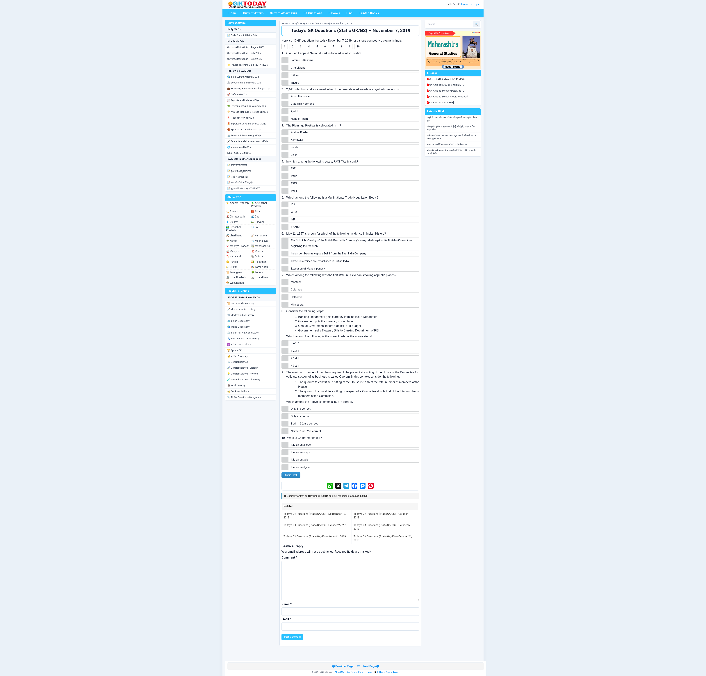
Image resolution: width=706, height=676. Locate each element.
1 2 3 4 (295, 350)
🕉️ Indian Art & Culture (239, 344)
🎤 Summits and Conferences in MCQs (247, 141)
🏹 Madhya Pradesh (237, 246)
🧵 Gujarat (232, 221)
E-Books (334, 13)
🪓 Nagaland (233, 256)
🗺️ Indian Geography (238, 321)
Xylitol (294, 111)
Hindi (349, 13)
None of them (299, 118)
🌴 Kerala (231, 240)
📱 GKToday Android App (386, 672)
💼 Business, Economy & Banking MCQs (248, 88)
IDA (293, 204)
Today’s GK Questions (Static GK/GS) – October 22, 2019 (316, 525)
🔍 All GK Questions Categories (244, 397)
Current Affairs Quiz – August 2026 (245, 47)
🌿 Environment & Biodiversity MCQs (246, 106)
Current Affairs (253, 13)
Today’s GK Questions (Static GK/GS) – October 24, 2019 (383, 538)
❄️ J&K (255, 227)
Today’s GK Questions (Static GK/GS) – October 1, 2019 (382, 515)
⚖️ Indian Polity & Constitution (243, 332)
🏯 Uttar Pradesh (236, 277)
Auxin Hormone (300, 96)
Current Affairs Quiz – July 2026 (244, 53)
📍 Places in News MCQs (240, 117)
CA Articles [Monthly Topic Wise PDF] (448, 96)
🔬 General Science (237, 362)
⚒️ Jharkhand (234, 235)
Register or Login (470, 4)
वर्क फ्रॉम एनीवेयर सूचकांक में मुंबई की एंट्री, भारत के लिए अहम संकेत (451, 128)
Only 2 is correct (301, 416)
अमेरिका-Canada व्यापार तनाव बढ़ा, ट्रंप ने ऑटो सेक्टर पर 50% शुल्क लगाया (451, 137)
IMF (293, 219)
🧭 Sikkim (232, 266)
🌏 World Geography (238, 326)
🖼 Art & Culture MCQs (239, 153)
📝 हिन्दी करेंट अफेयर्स (237, 165)
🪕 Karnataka (259, 235)
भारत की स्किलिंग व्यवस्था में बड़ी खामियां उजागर (447, 144)
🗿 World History (236, 385)
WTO (294, 212)
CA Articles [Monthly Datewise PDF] (447, 90)
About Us (339, 672)
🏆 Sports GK (234, 350)
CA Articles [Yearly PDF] (441, 102)
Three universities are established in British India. (320, 261)
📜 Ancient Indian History (240, 303)
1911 (294, 168)
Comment (289, 557)
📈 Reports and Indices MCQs (243, 100)
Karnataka (297, 139)
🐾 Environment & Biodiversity (243, 338)
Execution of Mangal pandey (308, 268)
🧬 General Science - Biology (242, 367)
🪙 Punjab (232, 261)
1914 (294, 190)
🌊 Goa (255, 216)
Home (233, 13)
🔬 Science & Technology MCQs (244, 135)
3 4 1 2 (295, 343)
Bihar (294, 154)
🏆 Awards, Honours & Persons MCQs (247, 111)
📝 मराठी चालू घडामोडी (237, 176)
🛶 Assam (232, 211)
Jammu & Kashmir (302, 60)
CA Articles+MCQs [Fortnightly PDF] (447, 84)
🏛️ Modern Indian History (240, 315)
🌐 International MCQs (239, 147)
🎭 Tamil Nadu (259, 266)
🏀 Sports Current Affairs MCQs (244, 129)
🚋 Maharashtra (260, 246)
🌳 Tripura (257, 272)
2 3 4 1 (295, 358)
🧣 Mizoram (258, 251)
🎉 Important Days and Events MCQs (246, 123)
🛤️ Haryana (258, 221)
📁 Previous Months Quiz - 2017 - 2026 (247, 64)
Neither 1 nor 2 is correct (306, 431)
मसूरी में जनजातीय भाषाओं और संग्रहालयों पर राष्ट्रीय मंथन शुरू (452, 119)
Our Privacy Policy (355, 672)
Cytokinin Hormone (302, 103)
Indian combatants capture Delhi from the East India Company (328, 253)
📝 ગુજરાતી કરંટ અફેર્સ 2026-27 (243, 188)
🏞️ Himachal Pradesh (233, 229)
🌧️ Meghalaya (259, 240)
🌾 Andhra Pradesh (237, 202)
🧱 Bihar (256, 211)
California (296, 297)
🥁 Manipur (232, 251)
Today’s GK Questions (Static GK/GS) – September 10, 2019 (315, 515)
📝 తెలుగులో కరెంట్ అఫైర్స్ (240, 182)
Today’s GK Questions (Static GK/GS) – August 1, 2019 (315, 536)
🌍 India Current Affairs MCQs (243, 76)
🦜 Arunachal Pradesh (259, 204)
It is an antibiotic (301, 444)
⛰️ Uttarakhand (260, 277)
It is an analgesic (301, 467)
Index (369, 672)
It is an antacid (300, 459)
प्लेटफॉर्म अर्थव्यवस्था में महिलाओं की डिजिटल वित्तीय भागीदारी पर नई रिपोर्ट (452, 152)
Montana (296, 282)
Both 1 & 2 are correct (304, 423)
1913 (294, 183)
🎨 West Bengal (235, 282)
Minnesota (297, 304)
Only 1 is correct (301, 408)
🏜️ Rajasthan (259, 261)
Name (286, 604)
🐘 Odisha (257, 256)
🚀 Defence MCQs (237, 94)
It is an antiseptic (301, 452)
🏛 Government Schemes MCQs (244, 82)
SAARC (295, 227)
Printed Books (369, 13)
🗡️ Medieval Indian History (241, 309)
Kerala (294, 147)
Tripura (295, 82)
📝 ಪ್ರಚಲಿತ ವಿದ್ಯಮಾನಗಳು (239, 171)
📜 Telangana (234, 272)
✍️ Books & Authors (238, 391)
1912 (294, 176)
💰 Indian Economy (237, 356)
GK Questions (313, 13)
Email (286, 619)
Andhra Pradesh (300, 132)
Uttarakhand (298, 67)
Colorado (296, 289)
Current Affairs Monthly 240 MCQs (447, 79)
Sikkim (295, 75)
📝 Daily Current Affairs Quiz (242, 35)
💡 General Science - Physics (242, 373)
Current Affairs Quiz (283, 13)
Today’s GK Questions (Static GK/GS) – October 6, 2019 (382, 527)
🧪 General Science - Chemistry (243, 379)
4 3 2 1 (295, 365)
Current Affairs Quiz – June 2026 (244, 59)
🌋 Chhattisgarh (235, 216)
